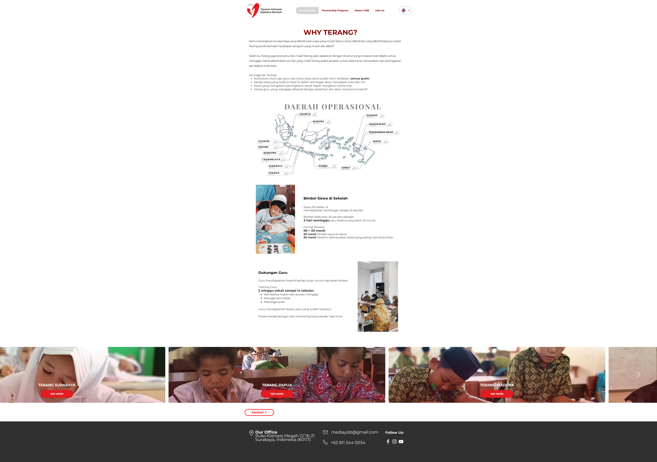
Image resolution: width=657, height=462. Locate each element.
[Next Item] (638, 374)
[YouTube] (401, 441)
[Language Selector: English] (405, 10)
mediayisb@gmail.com (354, 432)
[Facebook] (388, 441)
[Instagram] (394, 441)
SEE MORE (106, 393)
